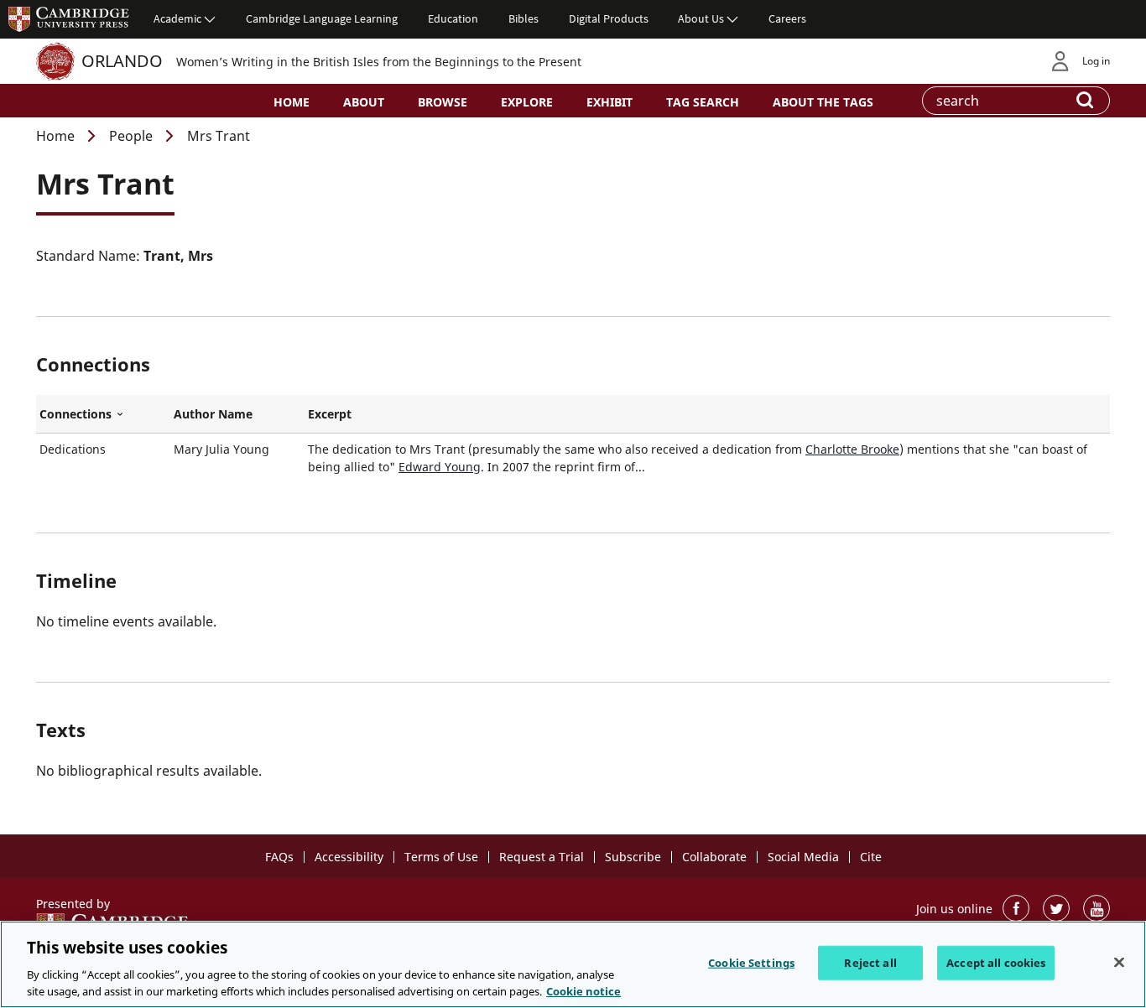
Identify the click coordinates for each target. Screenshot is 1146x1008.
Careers (787, 18)
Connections (103, 414)
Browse (442, 102)
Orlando (122, 60)
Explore (527, 102)
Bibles (523, 18)
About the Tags (823, 102)
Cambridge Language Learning (322, 18)
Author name (213, 414)
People (131, 136)
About (363, 102)
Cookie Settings (751, 962)
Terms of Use (441, 857)
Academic (177, 18)
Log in (1096, 61)
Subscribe (633, 857)
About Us (701, 18)
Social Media (803, 857)
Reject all (870, 962)
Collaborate (714, 857)
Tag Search (702, 102)
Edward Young (439, 467)
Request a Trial (541, 857)
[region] (573, 964)
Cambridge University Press (68, 18)
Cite (871, 857)
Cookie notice (583, 990)
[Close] (1119, 962)
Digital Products (609, 18)
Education (453, 18)
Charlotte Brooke (852, 449)
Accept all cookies (995, 962)
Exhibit (609, 102)
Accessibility (349, 857)
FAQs (279, 857)
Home (291, 102)
